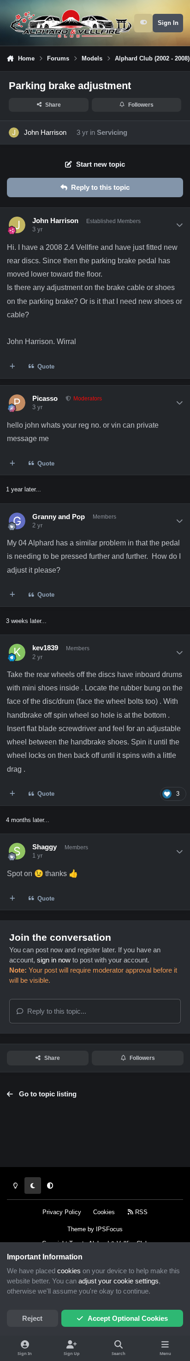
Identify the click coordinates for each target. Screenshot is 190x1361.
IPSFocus (109, 1229)
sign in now (54, 960)
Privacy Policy (61, 1212)
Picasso (45, 398)
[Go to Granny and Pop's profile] (17, 521)
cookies (69, 1271)
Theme (76, 1229)
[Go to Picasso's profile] (17, 402)
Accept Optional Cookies (128, 1318)
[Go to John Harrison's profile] (14, 132)
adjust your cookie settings (118, 1281)
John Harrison (45, 132)
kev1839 (45, 648)
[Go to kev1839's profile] (17, 652)
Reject (32, 1318)
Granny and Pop (58, 516)
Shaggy (44, 847)
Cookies (104, 1212)
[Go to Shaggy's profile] (17, 851)
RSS (140, 1212)
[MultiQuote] (13, 366)
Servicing (112, 132)
